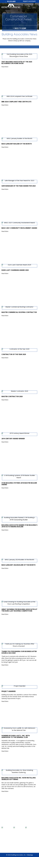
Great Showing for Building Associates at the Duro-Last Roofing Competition (19, 610)
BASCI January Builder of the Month (17, 144)
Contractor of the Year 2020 (14, 354)
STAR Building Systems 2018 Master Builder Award (19, 484)
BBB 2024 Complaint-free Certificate (16, 102)
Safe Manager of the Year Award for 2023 (19, 186)
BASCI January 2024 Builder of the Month (18, 565)
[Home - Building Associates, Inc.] (19, 820)
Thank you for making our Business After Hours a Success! (19, 652)
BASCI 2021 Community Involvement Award (19, 228)
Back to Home (20, 28)
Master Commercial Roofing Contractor (19, 312)
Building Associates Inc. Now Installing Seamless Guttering (19, 778)
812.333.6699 (11, 1)
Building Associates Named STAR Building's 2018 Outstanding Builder (19, 526)
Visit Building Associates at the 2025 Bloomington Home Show (17, 62)
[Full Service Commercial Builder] (11, 6)
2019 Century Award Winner (13, 439)
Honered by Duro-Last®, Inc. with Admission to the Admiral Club (16, 736)
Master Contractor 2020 (12, 396)
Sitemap (30, 855)
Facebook (7, 847)
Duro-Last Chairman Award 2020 (15, 270)
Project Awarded (9, 691)
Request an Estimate (29, 1)
